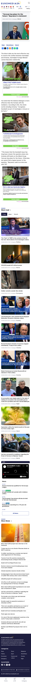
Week (10, 214)
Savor (18, 431)
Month (16, 214)
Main (3, 45)
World (19, 19)
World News (9, 45)
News (2, 651)
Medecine (23, 651)
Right (17, 404)
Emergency (19, 293)
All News (15, 513)
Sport (12, 653)
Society (18, 320)
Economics (4, 656)
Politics (18, 242)
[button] (24, 680)
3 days (4, 214)
